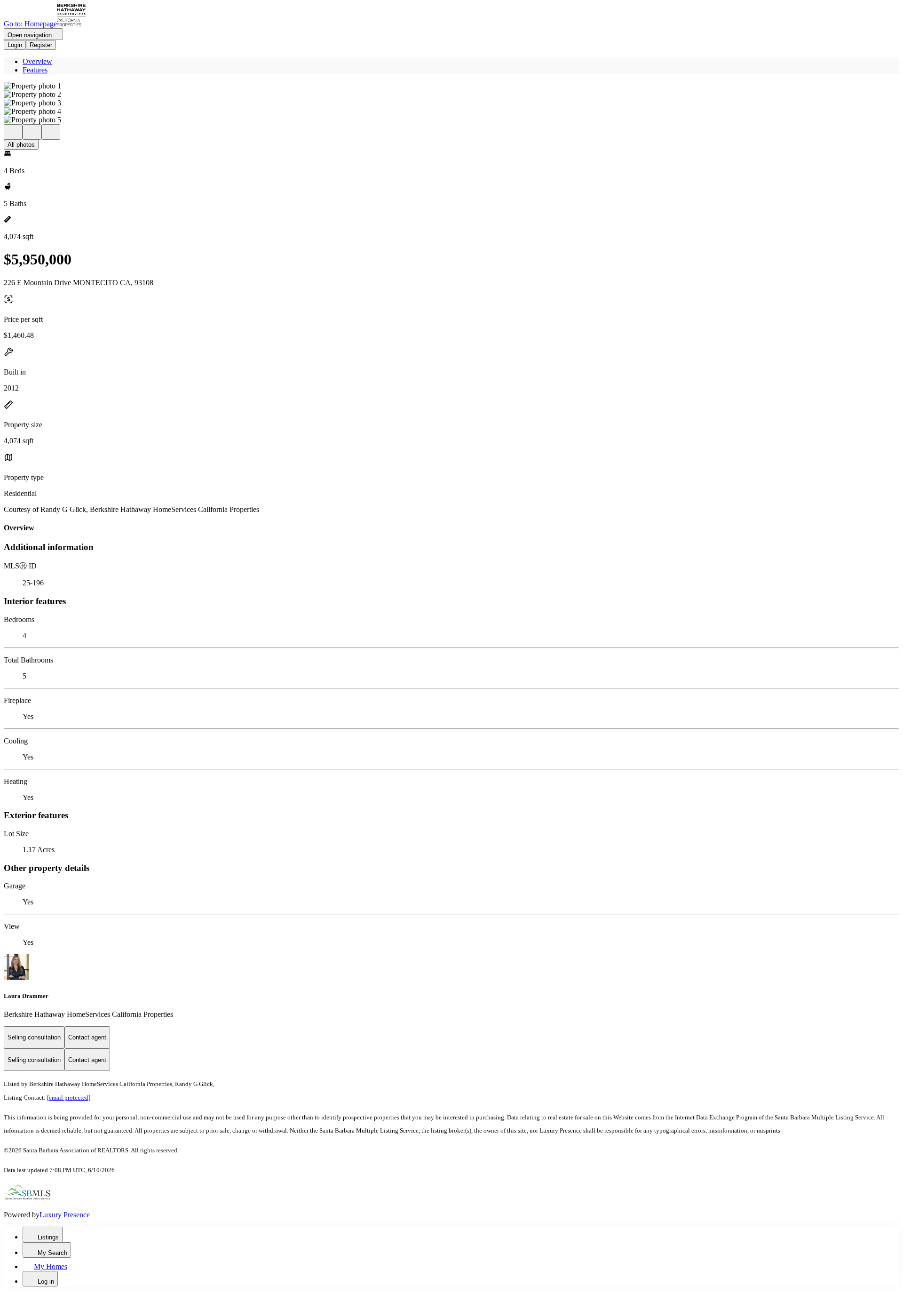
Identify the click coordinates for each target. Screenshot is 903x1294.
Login (15, 44)
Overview (37, 61)
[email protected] (68, 1097)
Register (41, 44)
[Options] (13, 132)
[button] (451, 86)
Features (35, 70)
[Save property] (32, 132)
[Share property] (50, 132)
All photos (21, 144)
